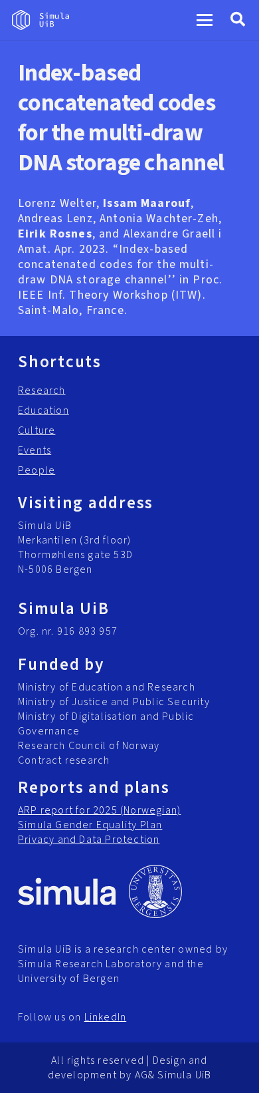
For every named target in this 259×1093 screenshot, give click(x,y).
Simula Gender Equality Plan (90, 825)
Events (34, 450)
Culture (36, 430)
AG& (145, 1075)
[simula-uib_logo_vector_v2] (40, 20)
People (36, 470)
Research (42, 390)
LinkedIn (105, 1017)
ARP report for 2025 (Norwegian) (99, 810)
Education (43, 410)
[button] (204, 20)
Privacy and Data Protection (88, 839)
